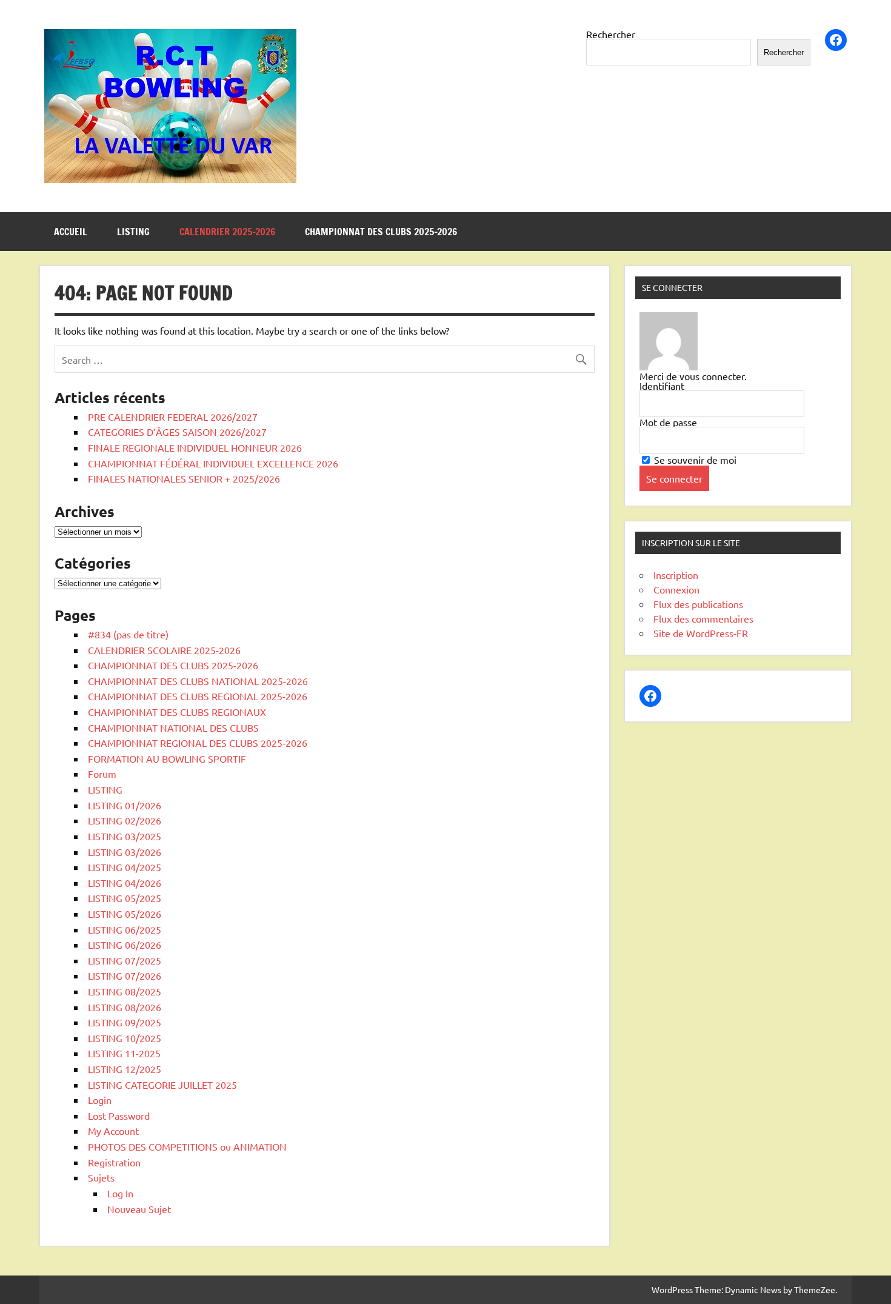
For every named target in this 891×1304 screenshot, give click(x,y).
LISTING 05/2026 (124, 914)
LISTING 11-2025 (124, 1053)
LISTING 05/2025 (124, 898)
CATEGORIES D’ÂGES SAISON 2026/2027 (177, 432)
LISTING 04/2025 (124, 867)
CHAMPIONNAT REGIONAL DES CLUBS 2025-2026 (197, 743)
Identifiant (661, 385)
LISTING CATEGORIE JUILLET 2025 (162, 1084)
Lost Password (119, 1115)
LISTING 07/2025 (124, 960)
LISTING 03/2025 (124, 836)
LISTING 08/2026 (124, 1007)
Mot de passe (668, 422)
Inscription (675, 575)
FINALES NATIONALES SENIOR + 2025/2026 (184, 478)
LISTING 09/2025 (124, 1022)
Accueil (70, 231)
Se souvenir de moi (694, 459)
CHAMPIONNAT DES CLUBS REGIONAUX (177, 712)
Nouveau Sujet (139, 1209)
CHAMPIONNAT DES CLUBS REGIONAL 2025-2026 (197, 696)
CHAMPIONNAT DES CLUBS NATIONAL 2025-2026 (198, 681)
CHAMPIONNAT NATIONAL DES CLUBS (173, 727)
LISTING (133, 231)
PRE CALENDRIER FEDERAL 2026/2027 (173, 416)
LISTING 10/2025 (124, 1038)
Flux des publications (698, 604)
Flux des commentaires (703, 618)
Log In (120, 1193)
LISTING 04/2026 (124, 883)
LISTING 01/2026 (124, 805)
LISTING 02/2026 (124, 820)
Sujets (101, 1177)
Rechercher (610, 34)
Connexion (676, 589)
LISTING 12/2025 (124, 1069)
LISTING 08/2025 (124, 991)
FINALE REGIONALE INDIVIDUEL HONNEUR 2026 (195, 447)
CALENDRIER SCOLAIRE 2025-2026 (164, 650)
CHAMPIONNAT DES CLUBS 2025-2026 (381, 231)
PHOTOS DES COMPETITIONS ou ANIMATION (187, 1146)
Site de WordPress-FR (700, 633)
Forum (102, 773)
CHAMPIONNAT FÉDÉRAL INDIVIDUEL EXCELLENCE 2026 (213, 463)
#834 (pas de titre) (128, 634)
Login (100, 1100)
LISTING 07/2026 (124, 975)
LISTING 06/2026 (124, 944)
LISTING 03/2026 (124, 852)
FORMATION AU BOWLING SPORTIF (167, 758)
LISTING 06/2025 (124, 929)
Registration (114, 1162)
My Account (113, 1131)
